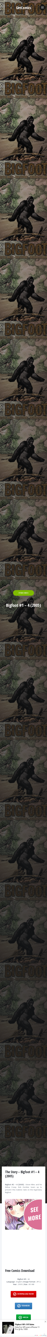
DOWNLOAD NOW (25, 1294)
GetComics (23, 7)
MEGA (25, 1318)
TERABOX (25, 1306)
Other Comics (23, 593)
